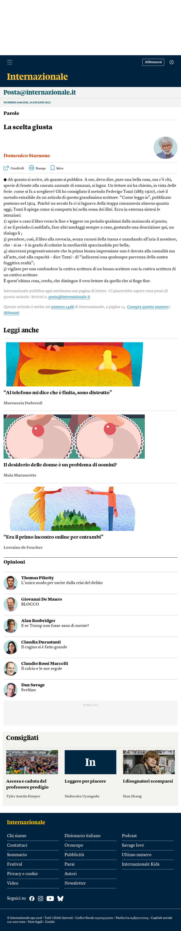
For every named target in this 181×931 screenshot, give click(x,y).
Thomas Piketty (37, 578)
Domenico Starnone (27, 155)
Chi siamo (16, 836)
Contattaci (17, 845)
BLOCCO (30, 604)
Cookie (50, 921)
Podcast (129, 836)
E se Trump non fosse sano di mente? (55, 626)
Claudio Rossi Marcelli (44, 664)
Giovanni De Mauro (41, 600)
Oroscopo (73, 845)
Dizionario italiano (82, 836)
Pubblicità (74, 855)
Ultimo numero (136, 855)
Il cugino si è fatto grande (44, 647)
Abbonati (11, 313)
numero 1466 (62, 307)
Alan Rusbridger (38, 621)
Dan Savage (33, 685)
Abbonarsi (153, 62)
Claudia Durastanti (41, 642)
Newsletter (75, 883)
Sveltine (28, 690)
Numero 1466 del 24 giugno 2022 (27, 102)
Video (12, 883)
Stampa (41, 168)
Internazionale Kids (140, 864)
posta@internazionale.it (69, 297)
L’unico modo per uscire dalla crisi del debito (62, 583)
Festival (14, 864)
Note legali (35, 921)
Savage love (133, 845)
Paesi (69, 864)
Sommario (17, 855)
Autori (70, 874)
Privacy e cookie (22, 874)
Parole (11, 113)
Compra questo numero (148, 307)
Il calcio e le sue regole (41, 669)
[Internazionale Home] (27, 822)
